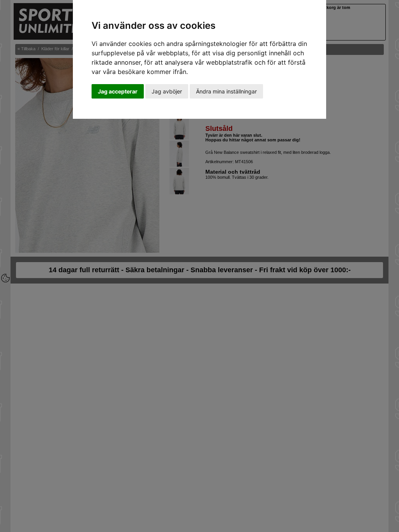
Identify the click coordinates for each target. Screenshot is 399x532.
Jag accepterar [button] (118, 91)
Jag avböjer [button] (167, 91)
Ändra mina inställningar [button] (226, 91)
